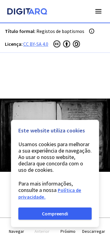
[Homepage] (27, 12)
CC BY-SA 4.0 (35, 44)
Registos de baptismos (60, 31)
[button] (16, 228)
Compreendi (55, 214)
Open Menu (98, 11)
